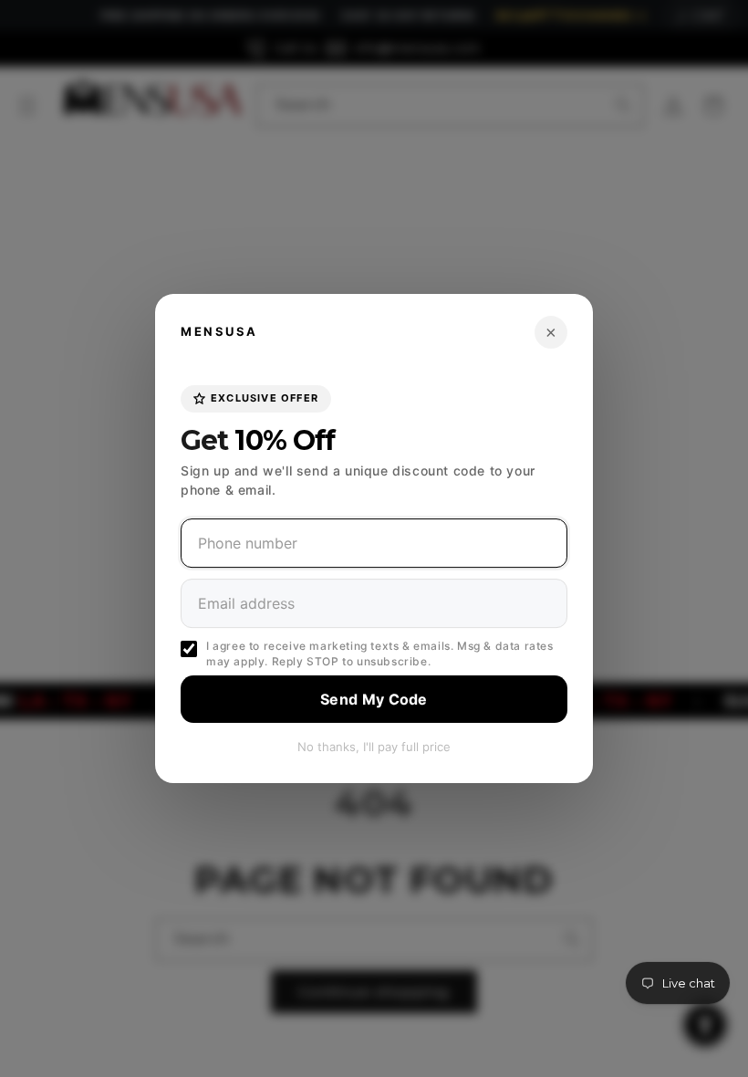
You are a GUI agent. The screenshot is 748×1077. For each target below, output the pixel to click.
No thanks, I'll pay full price (374, 746)
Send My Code (374, 699)
